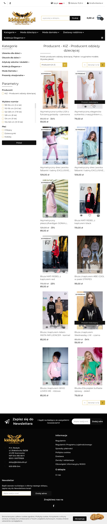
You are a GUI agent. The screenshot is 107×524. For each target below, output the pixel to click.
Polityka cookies (63, 452)
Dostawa (59, 456)
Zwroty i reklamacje (64, 460)
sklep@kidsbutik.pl (18, 462)
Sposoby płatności (64, 448)
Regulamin (60, 441)
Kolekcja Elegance (14, 38)
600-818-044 (14, 466)
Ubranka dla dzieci (11, 53)
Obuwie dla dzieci (11, 57)
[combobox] (53, 64)
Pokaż (19, 143)
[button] (61, 435)
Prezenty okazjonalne (13, 75)
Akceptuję (80, 519)
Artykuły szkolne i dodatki (15, 62)
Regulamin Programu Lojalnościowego (73, 444)
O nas (58, 475)
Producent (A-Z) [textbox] (48, 65)
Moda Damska (9, 71)
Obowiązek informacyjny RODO (70, 464)
